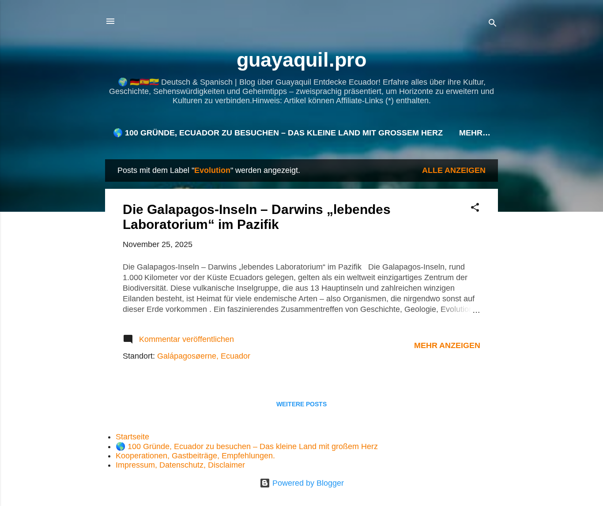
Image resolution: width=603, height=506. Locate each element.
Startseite (132, 436)
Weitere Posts (301, 404)
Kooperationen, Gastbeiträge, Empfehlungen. (195, 455)
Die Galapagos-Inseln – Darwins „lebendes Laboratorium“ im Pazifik (257, 217)
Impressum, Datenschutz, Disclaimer (180, 465)
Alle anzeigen (454, 170)
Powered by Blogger (307, 483)
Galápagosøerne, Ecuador (203, 356)
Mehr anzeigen (447, 345)
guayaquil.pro (301, 60)
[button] (475, 208)
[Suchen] (492, 24)
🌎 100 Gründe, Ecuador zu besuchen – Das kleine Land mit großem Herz (278, 132)
